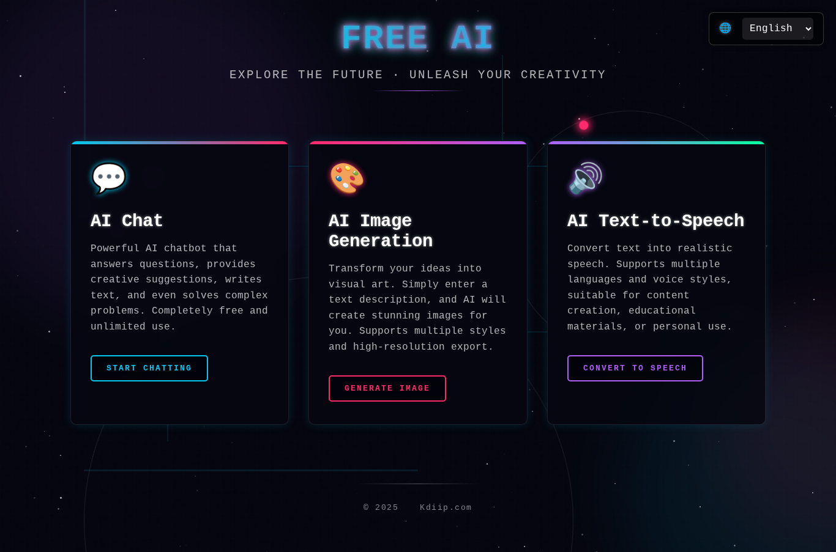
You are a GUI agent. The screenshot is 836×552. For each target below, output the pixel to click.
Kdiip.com (443, 507)
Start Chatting (149, 368)
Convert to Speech (635, 368)
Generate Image (387, 388)
